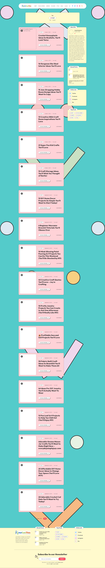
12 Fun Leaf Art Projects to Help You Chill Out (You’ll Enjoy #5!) (49, 417)
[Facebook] (73, 6)
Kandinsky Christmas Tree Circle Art (43, 543)
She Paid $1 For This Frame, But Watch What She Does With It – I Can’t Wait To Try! (78, 76)
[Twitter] (75, 6)
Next (45, 518)
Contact (66, 5)
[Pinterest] (80, 6)
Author (62, 5)
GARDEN (48, 5)
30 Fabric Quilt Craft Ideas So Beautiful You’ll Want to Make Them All (49, 363)
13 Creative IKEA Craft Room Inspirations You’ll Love (49, 119)
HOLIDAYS (53, 5)
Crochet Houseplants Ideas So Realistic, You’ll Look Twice (49, 37)
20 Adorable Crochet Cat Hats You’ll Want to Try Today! (49, 499)
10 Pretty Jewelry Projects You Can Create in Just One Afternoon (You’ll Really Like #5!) (49, 309)
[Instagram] (77, 6)
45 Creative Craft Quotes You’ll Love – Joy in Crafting (49, 282)
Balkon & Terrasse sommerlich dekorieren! (44, 538)
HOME (72, 117)
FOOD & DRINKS (41, 5)
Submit (62, 559)
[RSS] (82, 6)
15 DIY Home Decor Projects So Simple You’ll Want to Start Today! (49, 200)
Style (77, 117)
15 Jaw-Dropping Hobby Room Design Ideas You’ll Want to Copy (49, 92)
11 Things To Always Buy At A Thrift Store (76, 81)
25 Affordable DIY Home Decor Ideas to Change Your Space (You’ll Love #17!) (49, 472)
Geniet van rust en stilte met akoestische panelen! (44, 532)
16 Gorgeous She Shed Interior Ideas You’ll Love (49, 65)
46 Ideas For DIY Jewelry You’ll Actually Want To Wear (49, 390)
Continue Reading (44, 45)
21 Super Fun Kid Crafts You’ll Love (48, 146)
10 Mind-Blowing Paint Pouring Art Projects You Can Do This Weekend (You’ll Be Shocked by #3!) (49, 254)
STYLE (58, 5)
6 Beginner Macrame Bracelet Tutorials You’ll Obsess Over (49, 227)
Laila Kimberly (78, 30)
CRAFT (35, 5)
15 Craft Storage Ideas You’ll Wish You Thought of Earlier (49, 173)
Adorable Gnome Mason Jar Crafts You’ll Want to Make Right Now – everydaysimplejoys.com (49, 445)
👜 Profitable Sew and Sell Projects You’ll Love (49, 336)
